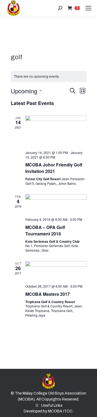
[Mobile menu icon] (88, 8)
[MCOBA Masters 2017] (55, 270)
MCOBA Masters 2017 (47, 294)
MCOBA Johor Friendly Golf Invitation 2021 (53, 168)
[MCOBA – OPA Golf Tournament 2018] (55, 203)
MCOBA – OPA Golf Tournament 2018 (45, 230)
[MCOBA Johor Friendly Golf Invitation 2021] (55, 131)
